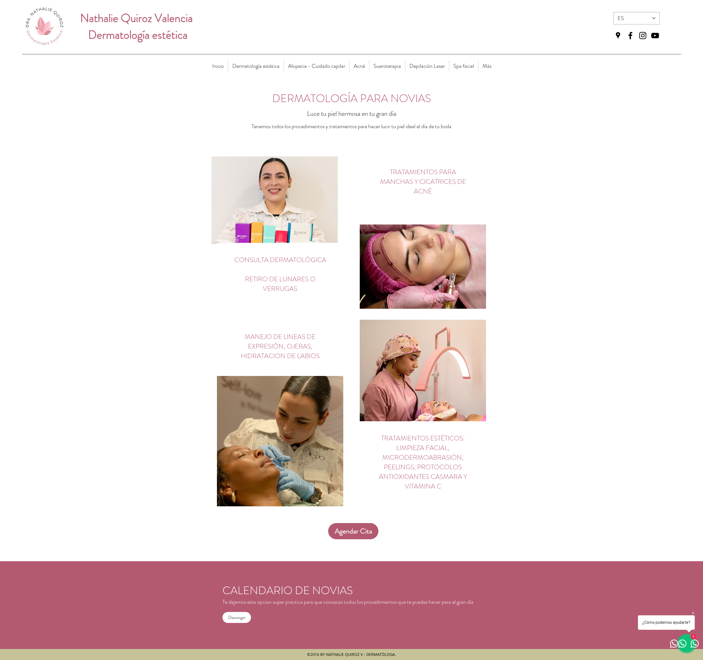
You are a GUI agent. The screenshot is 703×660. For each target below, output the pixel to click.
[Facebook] (630, 35)
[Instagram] (643, 35)
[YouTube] (655, 35)
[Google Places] (618, 35)
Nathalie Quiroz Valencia (139, 18)
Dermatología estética (139, 35)
